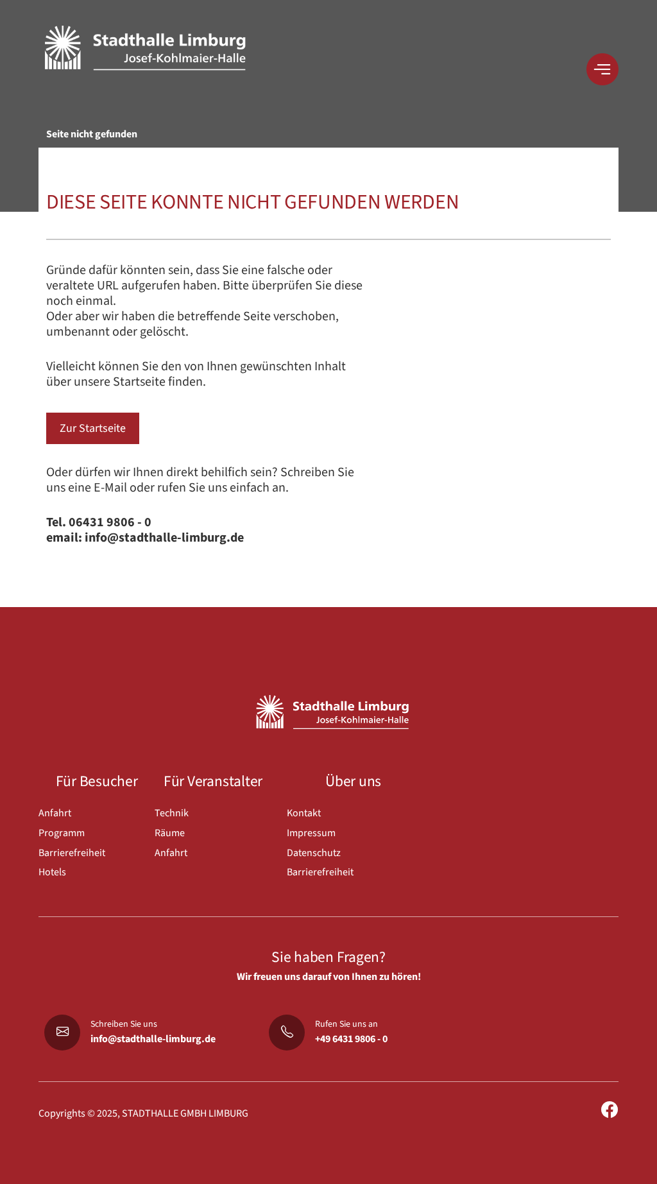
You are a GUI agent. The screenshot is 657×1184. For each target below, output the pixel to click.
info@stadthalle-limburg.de (153, 1039)
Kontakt (304, 813)
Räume (170, 833)
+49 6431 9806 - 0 (351, 1039)
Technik (172, 813)
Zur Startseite (93, 428)
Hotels (52, 872)
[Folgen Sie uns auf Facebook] (610, 1110)
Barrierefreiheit (71, 853)
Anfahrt (54, 813)
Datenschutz (314, 853)
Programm (61, 833)
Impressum (311, 833)
